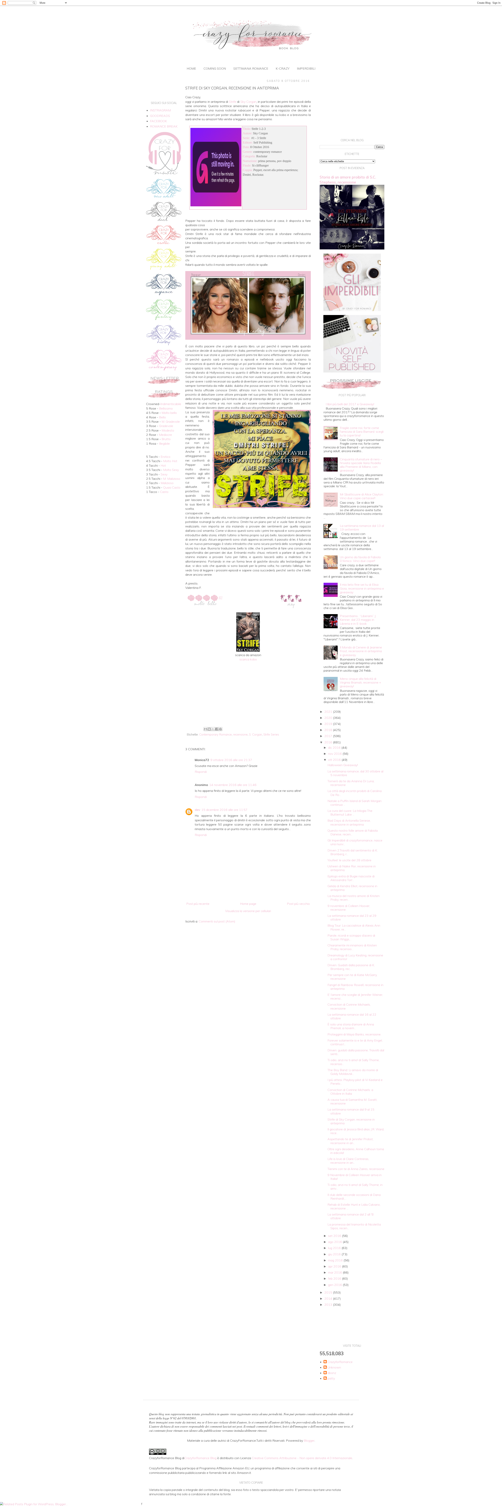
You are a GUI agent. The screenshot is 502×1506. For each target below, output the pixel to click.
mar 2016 (335, 1272)
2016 (328, 742)
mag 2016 (336, 1260)
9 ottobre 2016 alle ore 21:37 (231, 760)
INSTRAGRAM (160, 110)
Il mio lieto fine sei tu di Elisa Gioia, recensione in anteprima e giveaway (362, 588)
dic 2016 (334, 747)
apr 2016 (335, 1266)
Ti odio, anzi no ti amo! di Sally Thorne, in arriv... (355, 1186)
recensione (240, 734)
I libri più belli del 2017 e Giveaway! (350, 404)
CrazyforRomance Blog (200, 1458)
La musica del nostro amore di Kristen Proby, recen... (353, 897)
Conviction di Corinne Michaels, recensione (349, 1006)
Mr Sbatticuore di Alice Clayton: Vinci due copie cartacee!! (362, 496)
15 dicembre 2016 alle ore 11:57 (224, 810)
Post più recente (197, 904)
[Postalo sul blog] (209, 729)
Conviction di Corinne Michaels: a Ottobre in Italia (350, 1091)
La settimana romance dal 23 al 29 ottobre (351, 917)
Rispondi (201, 772)
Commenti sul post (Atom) (217, 921)
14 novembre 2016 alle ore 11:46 (232, 785)
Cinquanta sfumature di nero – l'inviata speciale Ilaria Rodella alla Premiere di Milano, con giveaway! (361, 465)
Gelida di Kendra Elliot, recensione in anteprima (352, 888)
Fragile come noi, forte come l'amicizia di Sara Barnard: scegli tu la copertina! (362, 431)
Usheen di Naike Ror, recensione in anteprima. (351, 868)
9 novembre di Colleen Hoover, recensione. (348, 907)
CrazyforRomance (340, 1362)
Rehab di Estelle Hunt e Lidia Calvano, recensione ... (353, 1206)
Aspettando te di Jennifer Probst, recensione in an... (350, 1141)
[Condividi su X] (213, 729)
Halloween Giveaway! (342, 765)
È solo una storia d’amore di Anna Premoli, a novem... (350, 1026)
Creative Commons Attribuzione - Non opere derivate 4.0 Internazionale (302, 1458)
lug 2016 (335, 1248)
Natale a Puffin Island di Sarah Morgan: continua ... (354, 803)
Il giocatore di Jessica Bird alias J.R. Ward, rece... (355, 1131)
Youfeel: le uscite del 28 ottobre (349, 860)
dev (197, 810)
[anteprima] (352, 310)
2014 (328, 1298)
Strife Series (271, 734)
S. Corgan (255, 734)
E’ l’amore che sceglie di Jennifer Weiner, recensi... (355, 996)
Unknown (334, 1367)
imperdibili (306, 68)
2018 (328, 730)
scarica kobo (248, 659)
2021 (328, 712)
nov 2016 (335, 754)
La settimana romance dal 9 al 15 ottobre (350, 1111)
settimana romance (250, 68)
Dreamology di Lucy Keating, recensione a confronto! (355, 957)
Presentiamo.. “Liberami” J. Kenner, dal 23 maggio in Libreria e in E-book (358, 619)
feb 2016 (335, 1278)
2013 (328, 1305)
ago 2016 (335, 1242)
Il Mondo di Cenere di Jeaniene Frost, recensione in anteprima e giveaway (361, 651)
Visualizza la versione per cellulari (248, 911)
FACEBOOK (158, 121)
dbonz (331, 1373)
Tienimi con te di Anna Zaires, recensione (355, 1169)
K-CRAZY (282, 68)
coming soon (215, 68)
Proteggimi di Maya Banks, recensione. (354, 1034)
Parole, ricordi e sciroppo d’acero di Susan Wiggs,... (351, 937)
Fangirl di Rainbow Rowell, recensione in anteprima (355, 987)
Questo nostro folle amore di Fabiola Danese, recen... (352, 832)
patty (331, 1378)
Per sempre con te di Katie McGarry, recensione (352, 977)
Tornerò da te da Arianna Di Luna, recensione (350, 783)
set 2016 (335, 1236)
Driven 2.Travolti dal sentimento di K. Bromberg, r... (352, 852)
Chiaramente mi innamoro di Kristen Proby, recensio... (352, 947)
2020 (328, 718)
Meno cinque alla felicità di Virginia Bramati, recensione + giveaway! (360, 682)
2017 (328, 736)
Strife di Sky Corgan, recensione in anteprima (351, 1121)
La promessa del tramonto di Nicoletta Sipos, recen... (354, 1226)
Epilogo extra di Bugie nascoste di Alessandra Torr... (351, 878)
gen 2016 (335, 1285)
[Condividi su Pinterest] (220, 729)
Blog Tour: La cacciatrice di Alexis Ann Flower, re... (353, 927)
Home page (248, 904)
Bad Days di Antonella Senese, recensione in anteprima (349, 822)
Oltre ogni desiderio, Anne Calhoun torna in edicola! (355, 1151)
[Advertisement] (248, 693)
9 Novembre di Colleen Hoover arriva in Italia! (354, 1177)
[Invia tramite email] (205, 729)
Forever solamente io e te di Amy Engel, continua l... (355, 1042)
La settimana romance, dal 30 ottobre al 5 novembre (355, 773)
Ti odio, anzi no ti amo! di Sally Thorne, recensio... (353, 1062)
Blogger (309, 1440)
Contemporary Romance (215, 734)
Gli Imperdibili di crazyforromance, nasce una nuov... (354, 842)
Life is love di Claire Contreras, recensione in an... (348, 1161)
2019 (328, 724)
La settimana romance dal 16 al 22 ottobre (351, 1016)
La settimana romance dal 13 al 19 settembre (362, 527)
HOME (191, 68)
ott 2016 (335, 760)
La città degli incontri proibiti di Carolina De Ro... (354, 793)
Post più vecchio (298, 904)
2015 (328, 1292)
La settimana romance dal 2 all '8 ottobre (350, 1216)
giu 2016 (335, 1254)
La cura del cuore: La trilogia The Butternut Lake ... (349, 812)
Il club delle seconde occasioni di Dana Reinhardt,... (354, 1196)
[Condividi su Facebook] (217, 729)
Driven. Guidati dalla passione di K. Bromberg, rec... (351, 967)
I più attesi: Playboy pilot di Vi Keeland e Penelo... (355, 1081)
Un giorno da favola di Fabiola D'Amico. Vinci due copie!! (360, 559)
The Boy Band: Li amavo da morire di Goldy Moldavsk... (352, 1072)
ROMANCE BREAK (163, 126)
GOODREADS (160, 116)
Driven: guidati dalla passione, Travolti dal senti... (355, 1052)
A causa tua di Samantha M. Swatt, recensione (352, 1101)
